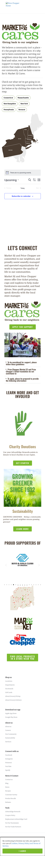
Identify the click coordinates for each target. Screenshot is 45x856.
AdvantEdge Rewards (12, 811)
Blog (6, 783)
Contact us (9, 779)
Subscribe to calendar (21, 196)
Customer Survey (11, 795)
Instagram (9, 759)
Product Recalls (10, 798)
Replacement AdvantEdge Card (16, 819)
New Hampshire (10, 104)
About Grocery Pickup (12, 696)
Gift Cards (8, 692)
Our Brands (9, 689)
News (7, 787)
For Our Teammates (12, 823)
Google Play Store (11, 717)
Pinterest (8, 763)
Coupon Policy (10, 815)
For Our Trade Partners (13, 827)
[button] (22, 363)
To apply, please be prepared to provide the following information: (22, 379)
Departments (10, 685)
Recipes (8, 791)
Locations (8, 681)
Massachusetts (23, 98)
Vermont (21, 110)
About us (8, 726)
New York (24, 104)
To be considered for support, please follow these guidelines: (21, 363)
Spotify (7, 770)
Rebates (8, 802)
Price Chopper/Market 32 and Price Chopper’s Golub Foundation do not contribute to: (21, 371)
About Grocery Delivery (13, 700)
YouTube (8, 766)
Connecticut (8, 98)
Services (8, 742)
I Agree (22, 851)
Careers (8, 730)
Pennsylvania (9, 110)
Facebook (8, 755)
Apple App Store (10, 713)
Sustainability (10, 738)
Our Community (10, 734)
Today (22, 188)
